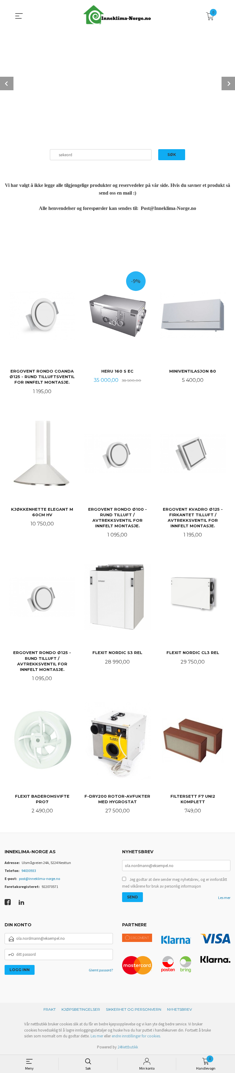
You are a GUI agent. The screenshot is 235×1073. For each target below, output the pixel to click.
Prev (6, 83)
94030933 (28, 870)
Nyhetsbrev (179, 1009)
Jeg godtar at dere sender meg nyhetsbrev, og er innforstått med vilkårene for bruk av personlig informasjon (174, 883)
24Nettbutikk (128, 1047)
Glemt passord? (101, 970)
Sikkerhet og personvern (133, 1009)
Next (228, 83)
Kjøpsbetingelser (81, 1009)
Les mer (224, 897)
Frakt (49, 1009)
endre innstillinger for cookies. (136, 1036)
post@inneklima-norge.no (39, 878)
